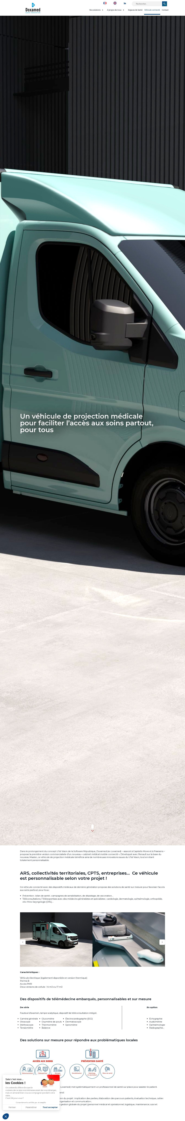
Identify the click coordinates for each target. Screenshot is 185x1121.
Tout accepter (50, 1107)
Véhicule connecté (152, 10)
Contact (165, 10)
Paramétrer (31, 1107)
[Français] (105, 3)
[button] (5, 1116)
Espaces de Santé (135, 10)
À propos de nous (114, 10)
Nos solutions (95, 10)
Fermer (12, 1107)
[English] (115, 3)
